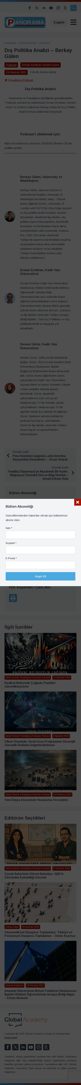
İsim (9, 528)
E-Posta (11, 558)
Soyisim (11, 543)
